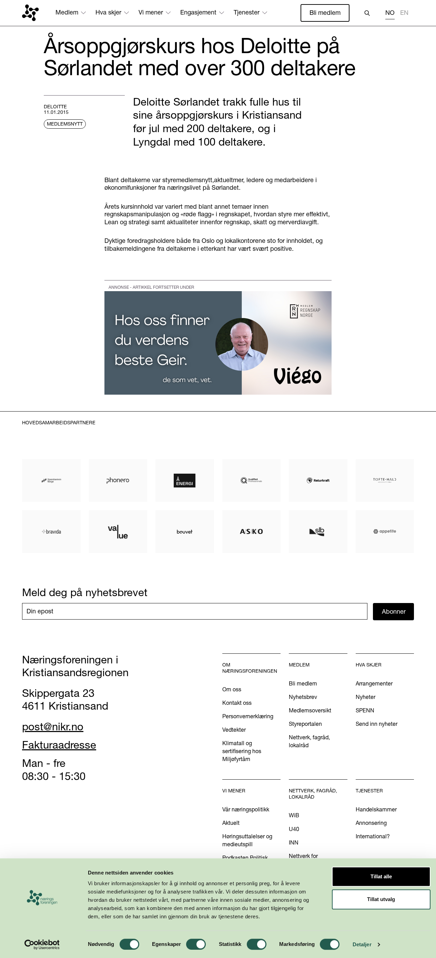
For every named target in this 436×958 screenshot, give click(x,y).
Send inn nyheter (376, 723)
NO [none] (390, 12)
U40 (294, 829)
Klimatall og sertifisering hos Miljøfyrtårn (241, 751)
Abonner (394, 611)
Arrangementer (374, 683)
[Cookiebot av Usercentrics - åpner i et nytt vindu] (42, 944)
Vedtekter (234, 729)
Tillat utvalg (381, 899)
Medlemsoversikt (310, 710)
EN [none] (404, 12)
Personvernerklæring (247, 716)
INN (293, 842)
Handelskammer (376, 809)
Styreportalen (305, 723)
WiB (294, 815)
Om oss (231, 689)
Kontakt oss (237, 702)
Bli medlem (325, 13)
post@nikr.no (52, 726)
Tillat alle (381, 876)
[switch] (196, 944)
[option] (404, 14)
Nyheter (365, 696)
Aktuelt (231, 822)
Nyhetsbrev (303, 696)
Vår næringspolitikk (245, 809)
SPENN (365, 710)
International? (373, 836)
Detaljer (362, 944)
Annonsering (371, 822)
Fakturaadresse (59, 744)
